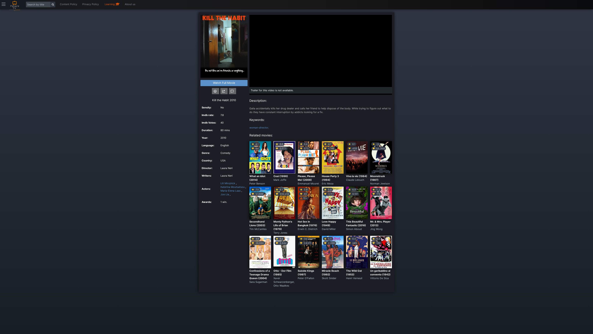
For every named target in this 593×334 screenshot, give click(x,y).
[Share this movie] (224, 91)
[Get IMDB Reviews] (215, 91)
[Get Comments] (232, 91)
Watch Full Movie (224, 82)
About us (130, 4)
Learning (110, 4)
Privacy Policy (90, 4)
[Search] (52, 4)
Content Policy (68, 4)
